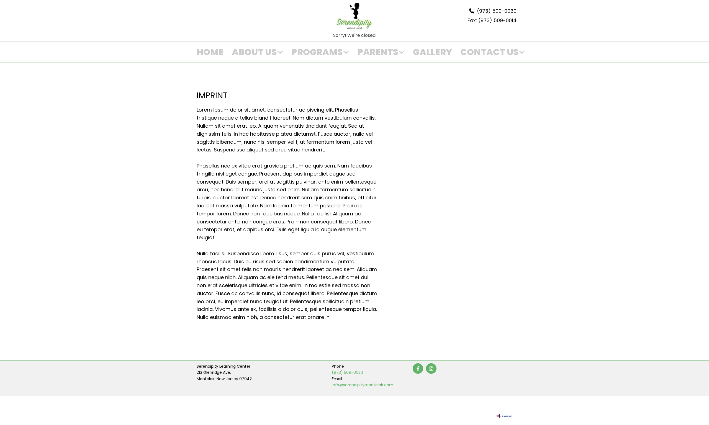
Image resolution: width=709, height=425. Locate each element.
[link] (253, 52)
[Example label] (431, 368)
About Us (254, 52)
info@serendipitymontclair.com (362, 385)
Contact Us (489, 52)
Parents (378, 52)
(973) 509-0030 (347, 372)
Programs (317, 52)
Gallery (432, 52)
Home (210, 52)
